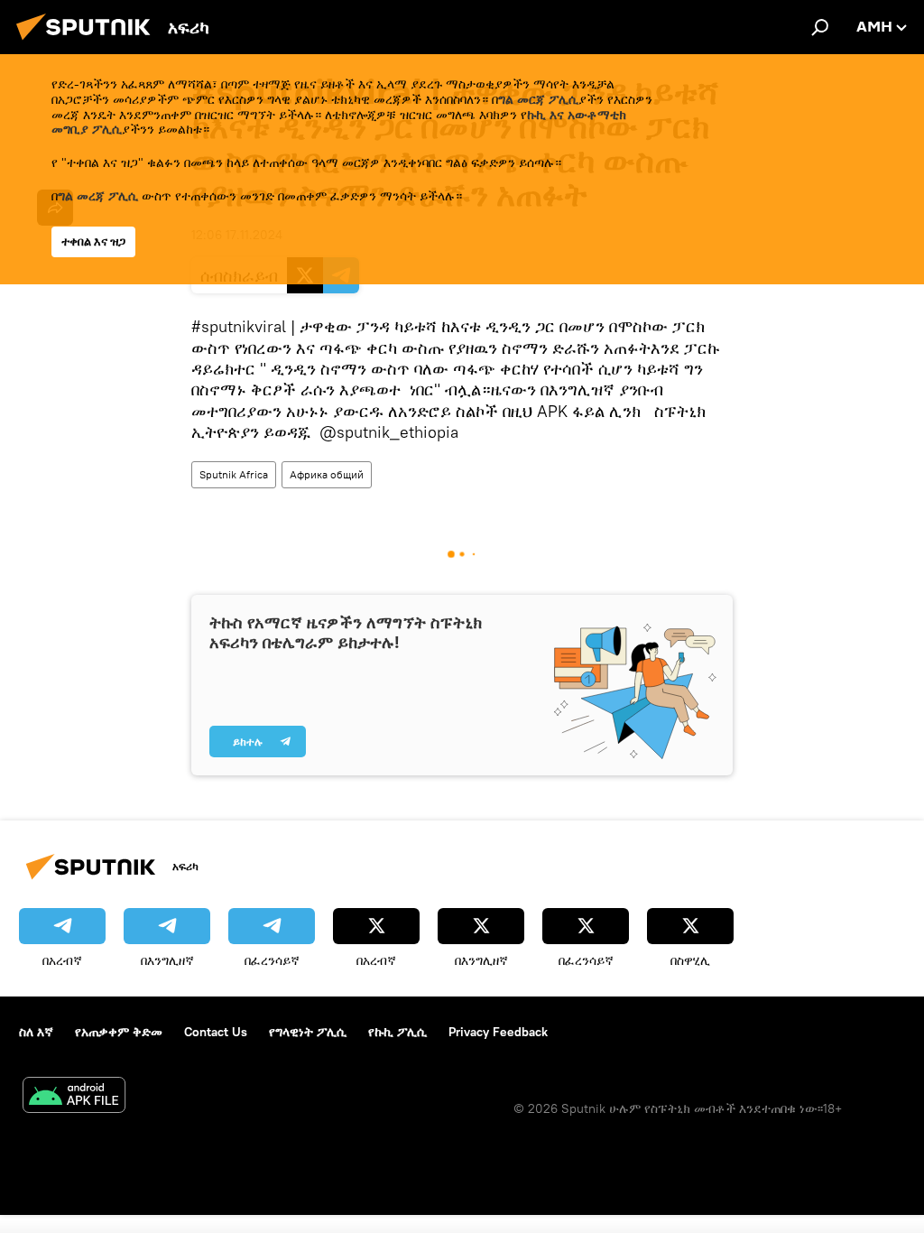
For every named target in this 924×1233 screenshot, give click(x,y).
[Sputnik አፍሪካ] (88, 42)
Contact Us (215, 1032)
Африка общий (327, 474)
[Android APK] (74, 1097)
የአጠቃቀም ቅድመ (118, 1032)
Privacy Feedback (498, 1032)
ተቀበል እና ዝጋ (93, 241)
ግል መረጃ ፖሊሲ (98, 196)
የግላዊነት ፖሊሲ (307, 1032)
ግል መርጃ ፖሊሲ (538, 99)
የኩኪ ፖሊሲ (397, 1032)
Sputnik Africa (233, 474)
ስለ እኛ (36, 1032)
